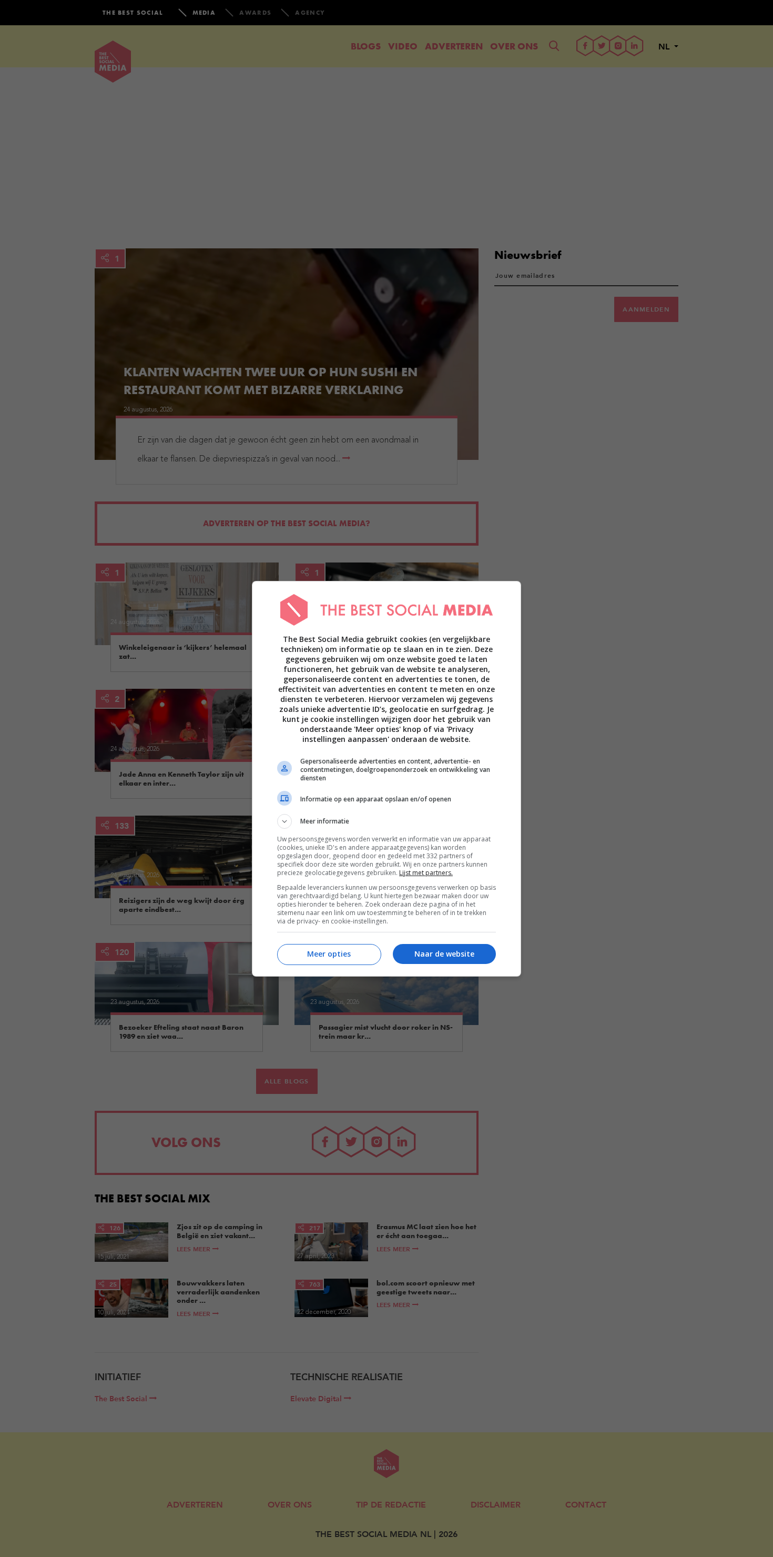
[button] (386, 821)
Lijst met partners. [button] (426, 872)
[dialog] (386, 779)
